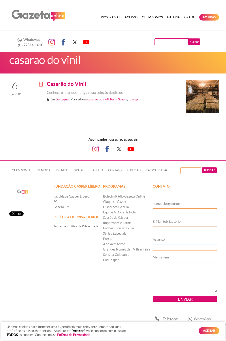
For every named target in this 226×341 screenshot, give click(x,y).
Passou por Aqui (158, 170)
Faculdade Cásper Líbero (71, 196)
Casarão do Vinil (66, 84)
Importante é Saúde (117, 223)
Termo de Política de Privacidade (75, 226)
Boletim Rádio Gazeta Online (124, 196)
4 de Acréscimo (114, 244)
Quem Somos (152, 17)
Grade (189, 17)
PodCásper (111, 260)
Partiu (107, 239)
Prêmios (62, 170)
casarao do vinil (98, 99)
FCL (56, 201)
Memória (44, 170)
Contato (115, 170)
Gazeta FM (61, 207)
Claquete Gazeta (115, 201)
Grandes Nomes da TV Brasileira (126, 249)
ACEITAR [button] (209, 330)
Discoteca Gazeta (116, 207)
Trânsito (96, 170)
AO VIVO (209, 17)
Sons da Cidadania (116, 254)
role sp (133, 99)
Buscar (194, 42)
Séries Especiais (114, 233)
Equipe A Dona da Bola (119, 212)
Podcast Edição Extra (118, 228)
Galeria (173, 17)
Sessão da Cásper (115, 217)
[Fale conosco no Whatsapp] (29, 42)
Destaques (62, 99)
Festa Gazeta (118, 99)
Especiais (134, 170)
